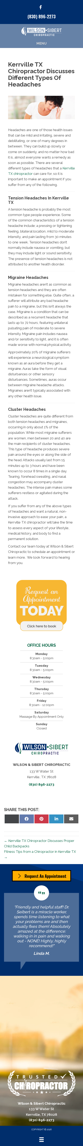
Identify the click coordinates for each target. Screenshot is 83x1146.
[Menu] (41, 1139)
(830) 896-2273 (42, 16)
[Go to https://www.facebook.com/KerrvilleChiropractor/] (40, 8)
